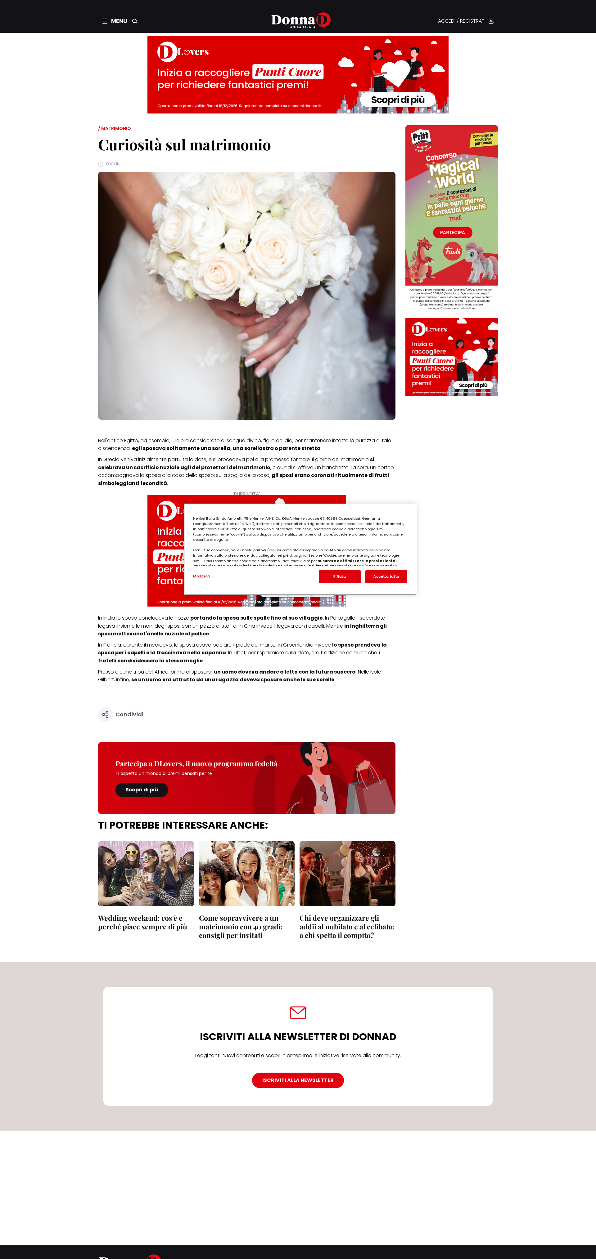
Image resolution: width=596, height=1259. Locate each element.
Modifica (201, 576)
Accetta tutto (386, 576)
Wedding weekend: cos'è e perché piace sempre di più (142, 922)
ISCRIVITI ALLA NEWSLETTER (298, 1080)
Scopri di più (142, 789)
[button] (114, 21)
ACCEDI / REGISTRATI (461, 21)
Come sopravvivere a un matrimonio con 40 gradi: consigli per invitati (241, 926)
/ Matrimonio (114, 128)
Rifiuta (339, 576)
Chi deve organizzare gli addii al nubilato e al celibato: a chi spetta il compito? (347, 926)
